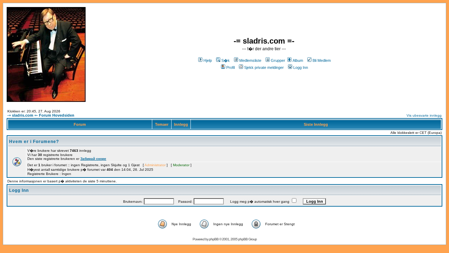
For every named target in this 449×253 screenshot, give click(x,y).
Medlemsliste (250, 60)
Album (298, 60)
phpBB (214, 239)
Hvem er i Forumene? (34, 141)
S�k (225, 60)
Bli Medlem (322, 60)
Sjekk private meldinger (264, 67)
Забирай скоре (93, 159)
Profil (230, 67)
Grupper (278, 60)
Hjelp (207, 60)
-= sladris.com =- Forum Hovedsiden (40, 115)
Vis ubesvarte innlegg (424, 115)
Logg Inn (300, 67)
